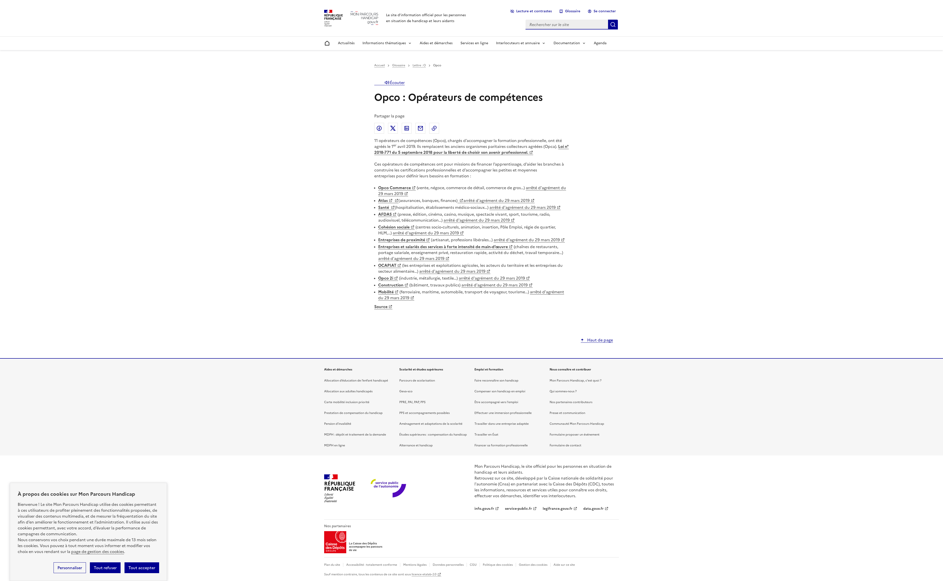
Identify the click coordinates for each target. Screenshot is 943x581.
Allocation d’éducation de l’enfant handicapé (356, 380)
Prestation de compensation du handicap (353, 413)
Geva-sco (406, 391)
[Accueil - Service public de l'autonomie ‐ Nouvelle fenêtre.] (388, 488)
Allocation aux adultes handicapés (348, 391)
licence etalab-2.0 (424, 574)
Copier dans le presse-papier (434, 128)
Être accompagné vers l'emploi (496, 402)
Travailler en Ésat (486, 434)
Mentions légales (415, 565)
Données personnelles (448, 565)
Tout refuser (105, 568)
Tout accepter (141, 568)
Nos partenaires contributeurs (571, 402)
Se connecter (605, 11)
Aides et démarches (436, 43)
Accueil (379, 65)
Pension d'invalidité (337, 424)
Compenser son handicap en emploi (499, 391)
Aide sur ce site (564, 565)
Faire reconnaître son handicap (496, 380)
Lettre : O (419, 65)
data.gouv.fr (593, 508)
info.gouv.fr (484, 508)
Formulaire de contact (565, 445)
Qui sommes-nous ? (563, 391)
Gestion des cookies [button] (533, 565)
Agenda (600, 43)
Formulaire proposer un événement (574, 434)
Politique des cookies (498, 565)
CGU (473, 565)
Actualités (346, 43)
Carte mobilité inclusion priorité (346, 402)
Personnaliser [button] (69, 568)
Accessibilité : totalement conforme (371, 565)
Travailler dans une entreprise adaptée (501, 424)
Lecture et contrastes (534, 11)
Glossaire (572, 11)
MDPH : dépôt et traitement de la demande (355, 434)
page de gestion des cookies (97, 551)
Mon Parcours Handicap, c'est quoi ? (575, 380)
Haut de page (599, 340)
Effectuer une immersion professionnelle (503, 413)
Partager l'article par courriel (420, 128)
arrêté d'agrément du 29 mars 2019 (496, 200)
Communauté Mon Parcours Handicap (577, 424)
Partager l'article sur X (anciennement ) (393, 128)
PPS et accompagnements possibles (424, 413)
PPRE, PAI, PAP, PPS (412, 402)
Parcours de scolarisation (417, 380)
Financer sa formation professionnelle (501, 445)
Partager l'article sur (379, 128)
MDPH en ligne (334, 445)
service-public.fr (518, 508)
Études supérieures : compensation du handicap (433, 434)
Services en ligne (474, 43)
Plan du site (332, 565)
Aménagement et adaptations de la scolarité (430, 424)
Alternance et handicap (416, 445)
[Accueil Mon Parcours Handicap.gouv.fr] (364, 18)
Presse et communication (567, 413)
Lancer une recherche (613, 24)
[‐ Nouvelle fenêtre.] (396, 200)
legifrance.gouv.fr (557, 508)
